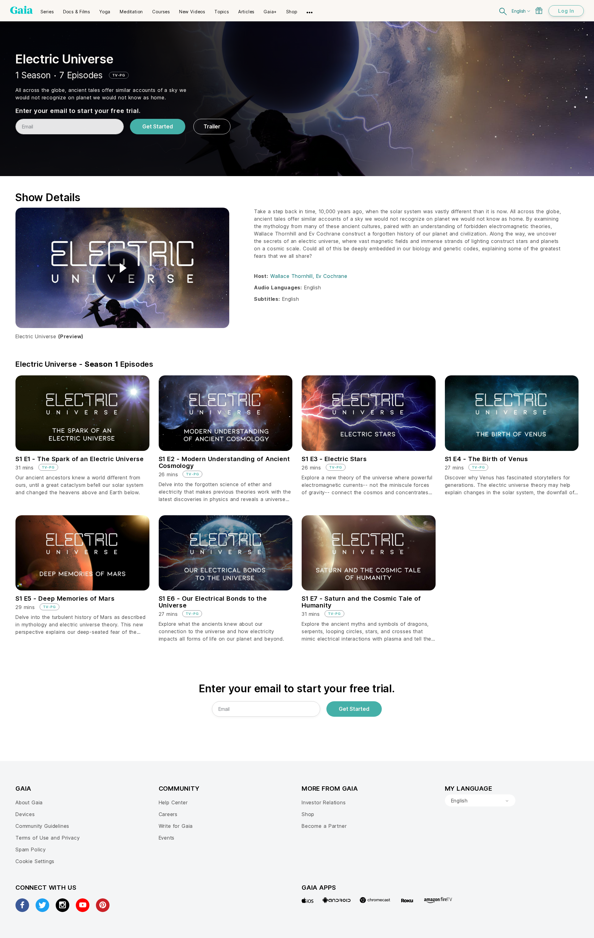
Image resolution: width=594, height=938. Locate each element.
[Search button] (503, 10)
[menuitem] (47, 9)
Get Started (157, 126)
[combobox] (480, 800)
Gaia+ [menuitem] (270, 11)
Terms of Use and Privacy (47, 838)
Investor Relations (324, 802)
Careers (168, 814)
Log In (566, 11)
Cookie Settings (34, 861)
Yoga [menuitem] (104, 11)
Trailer (212, 126)
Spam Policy (30, 849)
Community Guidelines (42, 826)
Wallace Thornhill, (293, 276)
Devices (25, 814)
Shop (308, 814)
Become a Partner (324, 826)
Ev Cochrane (331, 276)
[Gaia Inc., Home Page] (21, 10)
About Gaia (29, 802)
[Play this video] (122, 268)
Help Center (173, 802)
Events (167, 838)
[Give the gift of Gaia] (539, 10)
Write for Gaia (176, 826)
